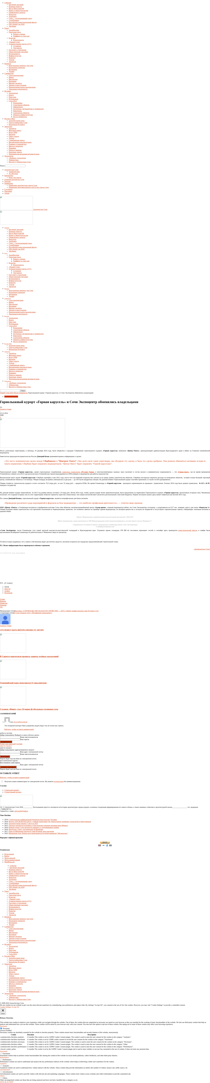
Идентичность (18, 40)
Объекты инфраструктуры (23, 115)
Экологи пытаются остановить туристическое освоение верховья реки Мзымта (38, 825)
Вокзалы (12, 134)
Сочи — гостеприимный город (20, 18)
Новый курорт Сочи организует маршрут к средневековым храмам (34, 827)
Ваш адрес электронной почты (31, 752)
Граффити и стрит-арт (21, 36)
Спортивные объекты (21, 105)
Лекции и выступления (17, 85)
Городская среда (15, 32)
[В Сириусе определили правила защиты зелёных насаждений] (13, 652)
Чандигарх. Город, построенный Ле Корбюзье (26, 829)
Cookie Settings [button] (5, 1007)
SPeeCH (7, 589)
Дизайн (11, 71)
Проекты (7, 64)
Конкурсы (12, 14)
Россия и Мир (9, 119)
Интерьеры (13, 69)
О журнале (8, 189)
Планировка (17, 103)
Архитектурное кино (16, 121)
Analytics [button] (3, 1064)
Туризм (11, 60)
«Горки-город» (183, 472)
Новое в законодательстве (18, 10)
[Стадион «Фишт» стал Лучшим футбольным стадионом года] (13, 705)
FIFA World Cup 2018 (16, 24)
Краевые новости (15, 7)
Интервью (12, 81)
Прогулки (12, 97)
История (7, 91)
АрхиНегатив (14, 30)
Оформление (18, 107)
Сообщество (9, 73)
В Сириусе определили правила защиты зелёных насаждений (29, 656)
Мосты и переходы (16, 146)
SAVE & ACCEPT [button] (6, 1082)
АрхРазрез (13, 16)
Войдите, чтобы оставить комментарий (19, 729)
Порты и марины (15, 150)
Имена (11, 77)
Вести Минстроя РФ (16, 9)
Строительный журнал (12, 792)
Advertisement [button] (5, 1070)
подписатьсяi (59, 781)
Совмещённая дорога (17, 140)
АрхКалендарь (14, 172)
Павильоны (17, 111)
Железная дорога (15, 130)
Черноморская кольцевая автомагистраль (24, 154)
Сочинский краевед (11, 790)
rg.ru (13, 553)
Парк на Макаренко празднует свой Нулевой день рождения (31, 831)
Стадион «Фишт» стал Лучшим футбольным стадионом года (29, 709)
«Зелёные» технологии (17, 158)
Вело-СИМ (13, 132)
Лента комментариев (12, 860)
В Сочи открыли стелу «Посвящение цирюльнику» (33, 613)
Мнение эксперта (15, 83)
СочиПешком (14, 20)
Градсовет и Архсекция (17, 50)
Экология (12, 62)
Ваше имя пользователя (29, 737)
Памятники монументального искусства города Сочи (29, 187)
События (7, 3)
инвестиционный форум (187, 530)
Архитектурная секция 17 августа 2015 (23, 823)
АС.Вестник (13, 174)
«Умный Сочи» (14, 42)
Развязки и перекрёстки (17, 144)
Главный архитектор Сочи (14, 179)
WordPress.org (9, 862)
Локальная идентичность (18, 89)
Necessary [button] (3, 1026)
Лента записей (9, 858)
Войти (6, 856)
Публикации (13, 99)
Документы (17, 48)
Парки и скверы (19, 34)
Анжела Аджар (5, 409)
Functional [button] (3, 1051)
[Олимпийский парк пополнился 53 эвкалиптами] (13, 679)
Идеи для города (15, 177)
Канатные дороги (15, 152)
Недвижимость (14, 54)
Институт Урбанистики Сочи (20, 162)
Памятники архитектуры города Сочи (23, 185)
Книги (11, 95)
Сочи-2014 (13, 101)
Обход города (14, 136)
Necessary (6, 1028)
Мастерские (13, 79)
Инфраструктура (15, 56)
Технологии (8, 156)
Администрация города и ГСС (20, 44)
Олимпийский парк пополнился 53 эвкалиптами (23, 683)
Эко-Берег (12, 26)
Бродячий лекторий (16, 5)
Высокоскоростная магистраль (20, 142)
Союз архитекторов (16, 75)
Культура (12, 38)
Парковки (12, 148)
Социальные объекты (21, 113)
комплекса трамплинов (78, 472)
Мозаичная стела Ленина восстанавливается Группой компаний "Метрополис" (38, 833)
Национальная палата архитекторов (22, 87)
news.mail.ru (20, 553)
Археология (13, 93)
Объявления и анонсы (17, 12)
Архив (6, 193)
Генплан (7, 181)
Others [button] (2, 1076)
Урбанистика (13, 160)
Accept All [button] (15, 1007)
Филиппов (8, 593)
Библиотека (8, 176)
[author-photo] (5, 624)
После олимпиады (20, 117)
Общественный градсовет (18, 52)
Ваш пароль (24, 739)
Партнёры (8, 191)
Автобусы (12, 128)
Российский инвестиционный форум (23, 22)
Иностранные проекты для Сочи (21, 66)
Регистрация (9, 854)
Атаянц (7, 591)
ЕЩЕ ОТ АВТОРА (36, 630)
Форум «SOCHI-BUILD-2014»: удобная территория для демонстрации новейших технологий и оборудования (50, 821)
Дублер (11, 138)
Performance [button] (4, 1057)
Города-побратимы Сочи (18, 123)
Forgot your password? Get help (11, 744)
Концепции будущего (17, 125)
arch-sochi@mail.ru (21, 811)
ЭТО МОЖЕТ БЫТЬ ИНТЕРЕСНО (14, 630)
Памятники (8, 183)
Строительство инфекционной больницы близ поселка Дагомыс (33, 820)
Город (6, 28)
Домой (2, 393)
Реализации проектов (17, 67)
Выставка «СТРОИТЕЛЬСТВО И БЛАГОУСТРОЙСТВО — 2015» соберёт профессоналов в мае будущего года (57, 611)
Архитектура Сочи (11, 170)
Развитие (12, 58)
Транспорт (8, 126)
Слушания (17, 46)
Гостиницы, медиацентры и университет (28, 109)
